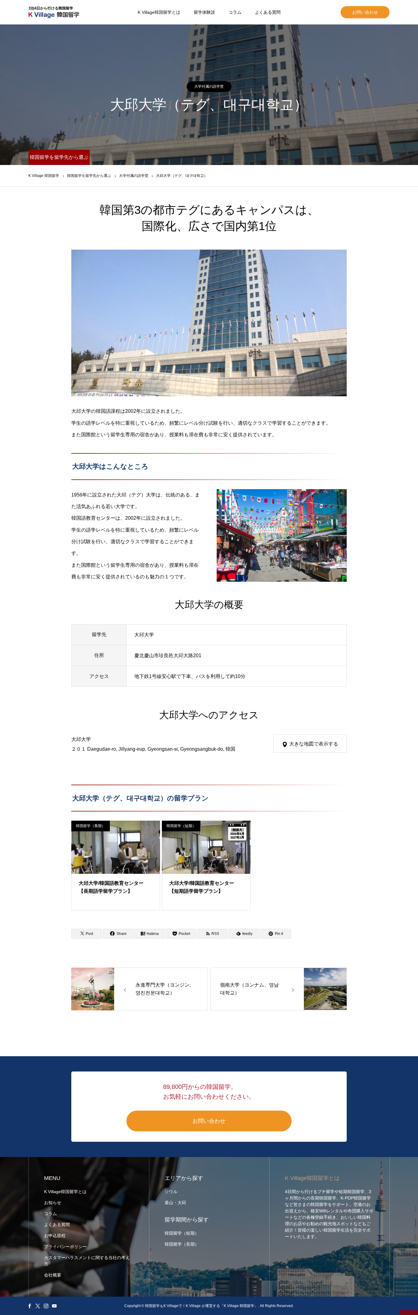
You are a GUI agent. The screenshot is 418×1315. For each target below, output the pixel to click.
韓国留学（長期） (90, 826)
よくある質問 (268, 12)
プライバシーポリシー (65, 1246)
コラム (235, 12)
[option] (209, 323)
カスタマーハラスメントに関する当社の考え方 (87, 1260)
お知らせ (52, 1202)
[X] (38, 1306)
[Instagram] (46, 1306)
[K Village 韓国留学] (43, 167)
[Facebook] (29, 1306)
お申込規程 (54, 1235)
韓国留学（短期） (181, 826)
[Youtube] (54, 1306)
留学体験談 (204, 12)
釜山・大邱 (175, 1202)
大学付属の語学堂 (209, 86)
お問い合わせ (365, 12)
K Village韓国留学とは (159, 12)
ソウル (171, 1191)
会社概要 (52, 1275)
